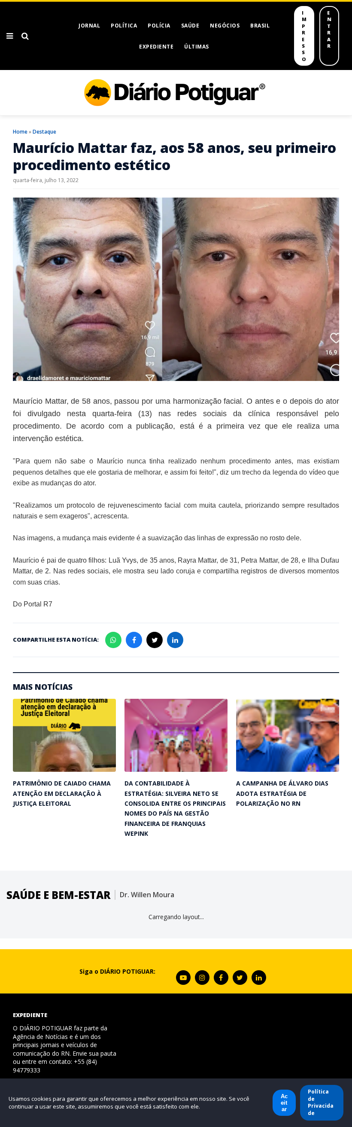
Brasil (260, 25)
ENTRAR (329, 29)
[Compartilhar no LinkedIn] (175, 640)
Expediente (156, 46)
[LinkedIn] (259, 977)
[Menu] (9, 36)
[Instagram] (202, 977)
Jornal (89, 25)
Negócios (225, 25)
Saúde (190, 25)
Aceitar (284, 1102)
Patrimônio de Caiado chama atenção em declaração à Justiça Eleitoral (62, 793)
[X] (240, 977)
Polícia (159, 25)
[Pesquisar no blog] (25, 36)
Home (20, 131)
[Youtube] (183, 977)
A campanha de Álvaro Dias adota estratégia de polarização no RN (282, 793)
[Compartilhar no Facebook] (134, 640)
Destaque (44, 131)
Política (124, 25)
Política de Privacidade (321, 1102)
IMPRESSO (304, 35)
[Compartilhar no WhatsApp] (113, 640)
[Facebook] (221, 977)
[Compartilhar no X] (154, 640)
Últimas (196, 46)
